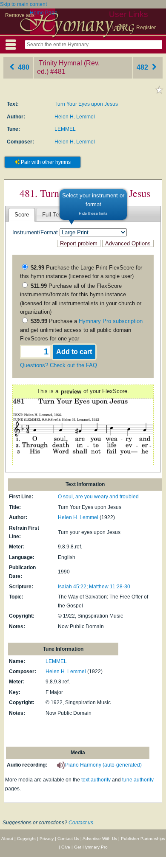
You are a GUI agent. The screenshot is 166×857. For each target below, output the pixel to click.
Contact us (81, 823)
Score (21, 214)
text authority (96, 780)
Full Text (52, 214)
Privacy (47, 838)
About (7, 838)
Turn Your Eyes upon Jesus (86, 104)
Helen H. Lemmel (74, 117)
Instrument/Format (35, 232)
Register (146, 28)
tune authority (138, 780)
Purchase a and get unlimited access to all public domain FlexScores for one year (81, 330)
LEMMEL (65, 129)
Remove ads (19, 15)
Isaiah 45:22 (72, 587)
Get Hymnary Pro (91, 847)
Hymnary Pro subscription (111, 321)
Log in (119, 28)
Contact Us (68, 838)
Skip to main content (23, 4)
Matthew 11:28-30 (109, 587)
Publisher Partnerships (143, 838)
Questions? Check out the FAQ (58, 365)
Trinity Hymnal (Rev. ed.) (68, 67)
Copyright (26, 838)
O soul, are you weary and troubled (98, 497)
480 (22, 67)
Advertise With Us (100, 838)
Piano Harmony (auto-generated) (103, 765)
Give (65, 847)
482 (143, 67)
